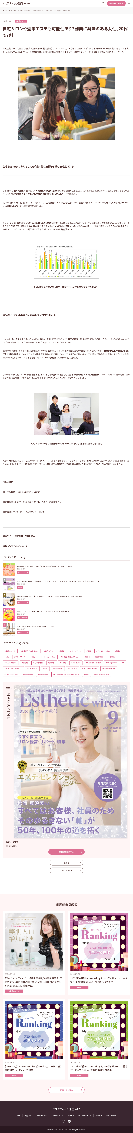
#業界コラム (48, 651)
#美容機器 (99, 657)
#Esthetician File (48, 657)
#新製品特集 (43, 674)
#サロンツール (23, 572)
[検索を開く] (103, 3)
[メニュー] (129, 3)
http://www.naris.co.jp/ (15, 545)
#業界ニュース (21, 21)
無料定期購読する (66, 851)
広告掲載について (57, 1115)
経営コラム (28, 1115)
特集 (18, 1115)
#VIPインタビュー (11, 674)
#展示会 (51, 662)
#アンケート (72, 668)
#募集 (86, 674)
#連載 (89, 651)
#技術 (45, 668)
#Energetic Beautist (115, 662)
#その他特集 (22, 617)
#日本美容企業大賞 (101, 674)
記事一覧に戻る (66, 1090)
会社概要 (71, 1115)
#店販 (20, 587)
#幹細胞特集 (28, 674)
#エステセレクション (93, 662)
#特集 (117, 651)
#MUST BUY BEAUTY (13, 668)
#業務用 (87, 657)
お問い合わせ (111, 1115)
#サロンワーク (19, 657)
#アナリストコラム (103, 651)
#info (7, 657)
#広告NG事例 (32, 668)
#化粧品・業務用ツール (69, 657)
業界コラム (12, 10)
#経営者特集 (57, 668)
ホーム (5, 10)
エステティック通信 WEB (16, 3)
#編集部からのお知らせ (29, 651)
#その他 (112, 657)
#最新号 (62, 651)
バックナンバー (66, 870)
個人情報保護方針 (84, 1115)
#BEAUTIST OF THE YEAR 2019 (66, 674)
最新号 (66, 862)
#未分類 (25, 662)
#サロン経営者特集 (89, 668)
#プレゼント (75, 662)
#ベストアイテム (10, 662)
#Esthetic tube (108, 668)
